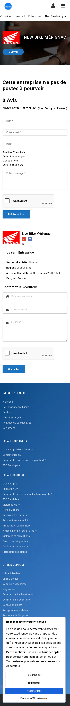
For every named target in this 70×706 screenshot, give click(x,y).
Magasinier (9, 589)
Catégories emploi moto (16, 546)
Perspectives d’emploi (15, 520)
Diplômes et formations (16, 536)
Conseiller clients (12, 605)
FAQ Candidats (11, 499)
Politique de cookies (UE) (17, 422)
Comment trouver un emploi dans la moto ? (27, 494)
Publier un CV (10, 489)
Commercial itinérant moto (18, 594)
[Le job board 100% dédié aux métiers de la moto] (8, 6)
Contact (7, 412)
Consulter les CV (12, 454)
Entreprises (35, 16)
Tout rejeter (34, 682)
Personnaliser (34, 674)
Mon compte (10, 483)
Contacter (13, 369)
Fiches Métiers (11, 509)
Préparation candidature (17, 525)
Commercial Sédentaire (16, 599)
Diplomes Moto (11, 504)
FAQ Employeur (11, 465)
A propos (8, 401)
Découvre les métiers (15, 515)
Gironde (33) (24, 267)
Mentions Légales (13, 417)
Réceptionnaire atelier (15, 610)
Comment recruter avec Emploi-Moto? (25, 460)
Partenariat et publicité (16, 407)
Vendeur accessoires (15, 584)
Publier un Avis (16, 214)
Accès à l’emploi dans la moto (20, 530)
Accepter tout (34, 690)
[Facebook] (30, 239)
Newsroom (9, 428)
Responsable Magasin (15, 615)
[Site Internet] (24, 239)
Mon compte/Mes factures (18, 449)
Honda (33, 262)
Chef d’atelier (10, 578)
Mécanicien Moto (12, 573)
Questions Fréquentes (15, 541)
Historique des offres (15, 551)
